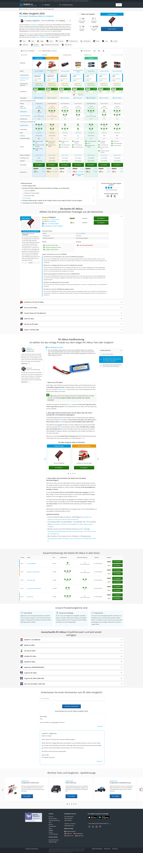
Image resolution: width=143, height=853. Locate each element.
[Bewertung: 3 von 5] (111, 187)
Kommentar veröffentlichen (71, 706)
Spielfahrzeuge (39, 9)
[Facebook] (99, 51)
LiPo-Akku (61, 422)
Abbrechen (85, 706)
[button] (68, 473)
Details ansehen (112, 29)
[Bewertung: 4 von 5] (114, 187)
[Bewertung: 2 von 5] (108, 187)
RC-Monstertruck (34, 24)
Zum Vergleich (27, 796)
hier (110, 823)
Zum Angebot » (39, 165)
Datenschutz (107, 848)
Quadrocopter (61, 389)
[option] (27, 789)
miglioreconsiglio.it (71, 831)
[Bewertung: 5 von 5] (116, 187)
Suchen (119, 4)
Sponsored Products (54, 840)
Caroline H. (29, 348)
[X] (103, 51)
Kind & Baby (32, 9)
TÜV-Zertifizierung (53, 834)
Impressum (115, 848)
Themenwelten (52, 826)
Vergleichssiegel (53, 842)
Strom (70, 404)
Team (50, 822)
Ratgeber (51, 830)
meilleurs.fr (69, 833)
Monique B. (29, 368)
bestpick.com (80, 835)
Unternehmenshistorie (54, 820)
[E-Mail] (94, 51)
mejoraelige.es (79, 833)
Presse (50, 828)
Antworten (100, 726)
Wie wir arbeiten (53, 818)
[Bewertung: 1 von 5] (106, 187)
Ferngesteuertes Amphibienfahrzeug (120, 782)
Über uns (51, 816)
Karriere (51, 824)
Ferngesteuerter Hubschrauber (30, 782)
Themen (51, 832)
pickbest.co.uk (69, 835)
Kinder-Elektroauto (71, 782)
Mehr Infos (91, 0)
